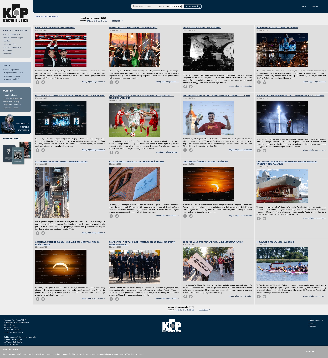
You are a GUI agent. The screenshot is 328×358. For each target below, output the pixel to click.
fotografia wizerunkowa (13, 73)
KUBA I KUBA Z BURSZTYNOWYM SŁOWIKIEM (55, 28)
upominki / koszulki (11, 108)
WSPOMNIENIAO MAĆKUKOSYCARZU (22, 127)
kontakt (315, 6)
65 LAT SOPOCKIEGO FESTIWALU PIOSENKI (202, 28)
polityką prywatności (63, 354)
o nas (304, 6)
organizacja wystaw (12, 76)
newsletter (8, 50)
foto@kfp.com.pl (16, 332)
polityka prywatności (316, 320)
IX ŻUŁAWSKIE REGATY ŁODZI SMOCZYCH (275, 242)
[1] (88, 21)
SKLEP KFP (8, 91)
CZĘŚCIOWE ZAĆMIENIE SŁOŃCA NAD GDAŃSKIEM (205, 162)
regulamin (312, 323)
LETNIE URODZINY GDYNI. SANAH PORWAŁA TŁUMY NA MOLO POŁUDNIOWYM (70, 96)
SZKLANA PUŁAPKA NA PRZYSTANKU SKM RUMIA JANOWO (61, 162)
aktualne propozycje (12, 34)
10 (106, 21)
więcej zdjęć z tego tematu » (93, 82)
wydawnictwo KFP (11, 79)
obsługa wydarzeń (11, 69)
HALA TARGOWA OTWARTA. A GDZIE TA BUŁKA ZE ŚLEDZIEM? (136, 162)
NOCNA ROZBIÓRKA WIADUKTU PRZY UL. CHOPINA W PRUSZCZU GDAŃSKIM (290, 96)
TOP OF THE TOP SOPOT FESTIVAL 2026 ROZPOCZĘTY (133, 28)
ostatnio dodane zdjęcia (13, 38)
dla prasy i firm (10, 44)
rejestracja (8, 54)
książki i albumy (10, 95)
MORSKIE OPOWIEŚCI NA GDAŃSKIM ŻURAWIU (277, 28)
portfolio (7, 41)
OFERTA (6, 65)
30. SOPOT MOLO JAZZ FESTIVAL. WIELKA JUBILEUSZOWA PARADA (213, 242)
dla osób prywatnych (12, 47)
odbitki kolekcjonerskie (13, 98)
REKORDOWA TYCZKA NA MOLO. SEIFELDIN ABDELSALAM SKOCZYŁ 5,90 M (216, 96)
